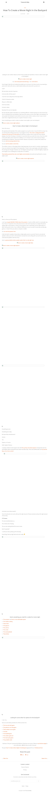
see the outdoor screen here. (12, 143)
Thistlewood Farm (39, 747)
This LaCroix (6, 627)
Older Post (5, 758)
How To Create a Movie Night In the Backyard (16, 747)
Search (23, 786)
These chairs (6, 623)
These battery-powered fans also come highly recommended (15, 154)
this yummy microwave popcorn (29, 447)
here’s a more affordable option (19, 619)
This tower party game (8, 737)
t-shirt (33, 81)
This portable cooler (7, 739)
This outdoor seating (7, 621)
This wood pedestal (7, 632)
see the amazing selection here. (13, 141)
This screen (5, 629)
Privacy (27, 786)
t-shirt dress (16, 81)
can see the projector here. (10, 231)
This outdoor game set (8, 735)
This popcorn (6, 625)
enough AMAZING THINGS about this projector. (17, 222)
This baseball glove (7, 733)
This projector (6, 619)
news (25, 7)
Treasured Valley (28, 790)
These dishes (6, 634)
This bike (5, 731)
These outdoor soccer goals (9, 729)
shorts (36, 81)
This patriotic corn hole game (9, 727)
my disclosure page (42, 743)
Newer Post (44, 758)
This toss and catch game (8, 725)
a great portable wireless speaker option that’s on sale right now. (19, 240)
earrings (27, 81)
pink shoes (22, 81)
